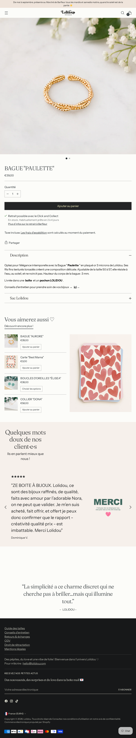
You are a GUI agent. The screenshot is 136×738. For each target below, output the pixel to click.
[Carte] (11, 363)
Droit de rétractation (17, 644)
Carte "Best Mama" (32, 357)
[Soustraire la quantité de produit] (8, 194)
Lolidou (27, 719)
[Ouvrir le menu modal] (6, 12)
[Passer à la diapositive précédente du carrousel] (6, 507)
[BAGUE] (11, 342)
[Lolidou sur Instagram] (12, 701)
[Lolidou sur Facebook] (6, 701)
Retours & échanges (17, 636)
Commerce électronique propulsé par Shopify (27, 722)
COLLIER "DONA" (31, 399)
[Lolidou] (68, 13)
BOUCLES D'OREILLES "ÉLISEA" (40, 378)
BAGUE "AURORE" (31, 336)
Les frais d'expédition (34, 232)
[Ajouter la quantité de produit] (18, 194)
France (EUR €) (16, 713)
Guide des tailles (14, 628)
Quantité (10, 187)
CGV (7, 640)
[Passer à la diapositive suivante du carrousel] (130, 507)
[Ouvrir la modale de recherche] (122, 12)
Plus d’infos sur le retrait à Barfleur (27, 223)
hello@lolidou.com (34, 663)
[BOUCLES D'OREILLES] (11, 384)
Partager (14, 242)
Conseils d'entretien (16, 632)
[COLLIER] (11, 405)
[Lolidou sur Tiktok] (17, 701)
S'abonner (125, 689)
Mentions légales (15, 649)
